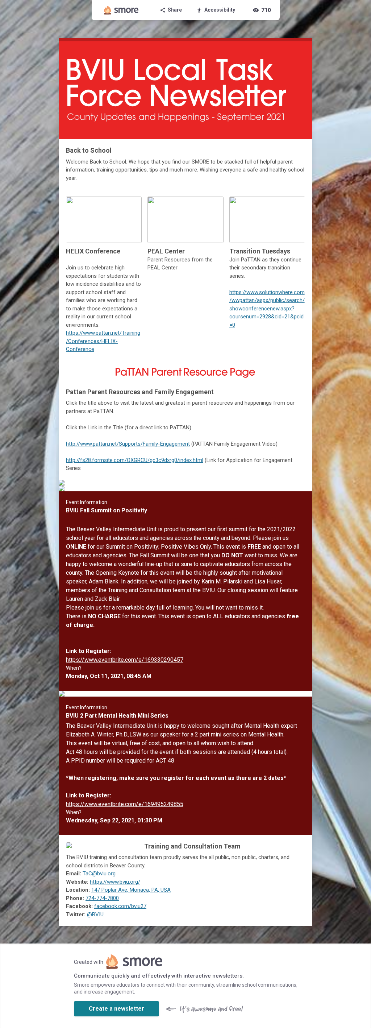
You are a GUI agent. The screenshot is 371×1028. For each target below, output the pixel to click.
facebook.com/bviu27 (120, 906)
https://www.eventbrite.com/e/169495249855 (124, 804)
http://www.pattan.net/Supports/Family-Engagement (128, 444)
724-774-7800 (102, 898)
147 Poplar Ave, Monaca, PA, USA (131, 890)
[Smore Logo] (121, 10)
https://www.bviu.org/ (115, 882)
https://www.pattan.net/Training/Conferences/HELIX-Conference (103, 341)
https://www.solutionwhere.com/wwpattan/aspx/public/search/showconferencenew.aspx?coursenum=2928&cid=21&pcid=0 (267, 308)
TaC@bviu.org (99, 873)
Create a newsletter (116, 1008)
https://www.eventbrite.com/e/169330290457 (124, 659)
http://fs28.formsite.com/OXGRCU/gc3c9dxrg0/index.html (134, 460)
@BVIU (95, 914)
